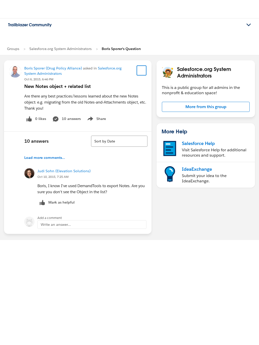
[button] (206, 107)
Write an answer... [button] (56, 224)
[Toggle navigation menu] (248, 25)
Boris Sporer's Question (121, 48)
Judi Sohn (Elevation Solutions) (64, 171)
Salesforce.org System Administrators (60, 48)
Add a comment (49, 218)
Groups (13, 48)
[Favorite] (141, 70)
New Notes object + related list (57, 86)
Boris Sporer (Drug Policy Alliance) (53, 68)
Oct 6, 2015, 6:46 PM (38, 79)
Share (96, 119)
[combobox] (119, 141)
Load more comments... (44, 157)
